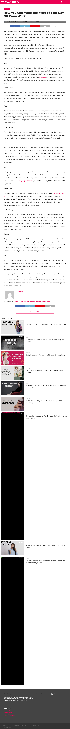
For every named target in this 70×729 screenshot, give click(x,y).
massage (42, 77)
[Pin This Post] (35, 26)
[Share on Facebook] (15, 26)
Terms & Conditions (9, 715)
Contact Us (7, 711)
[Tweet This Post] (25, 26)
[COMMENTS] (55, 26)
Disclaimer (7, 714)
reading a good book (24, 181)
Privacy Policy (8, 712)
